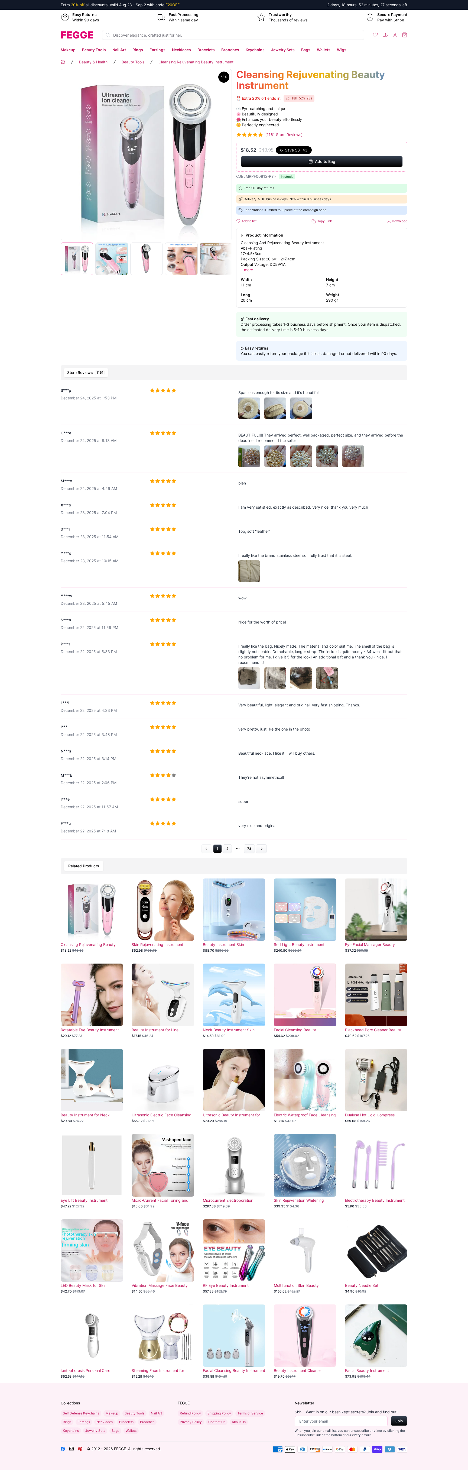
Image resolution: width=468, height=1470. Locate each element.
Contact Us (216, 1422)
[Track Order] (385, 35)
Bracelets (206, 49)
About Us (239, 1422)
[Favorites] (375, 35)
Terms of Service (250, 1413)
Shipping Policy (219, 1413)
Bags (305, 49)
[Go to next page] (261, 848)
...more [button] (247, 269)
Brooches (230, 49)
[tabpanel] (234, 618)
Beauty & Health (93, 62)
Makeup (68, 49)
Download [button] (399, 221)
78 (249, 849)
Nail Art (119, 49)
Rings (137, 49)
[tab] (86, 372)
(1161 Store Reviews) (284, 134)
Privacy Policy (191, 1422)
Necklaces (181, 49)
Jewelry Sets (283, 49)
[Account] (395, 35)
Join (399, 1421)
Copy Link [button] (324, 221)
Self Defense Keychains (81, 1413)
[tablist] (234, 372)
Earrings (157, 49)
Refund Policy (190, 1413)
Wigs (341, 49)
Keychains (255, 49)
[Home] (63, 62)
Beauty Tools (94, 49)
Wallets (323, 49)
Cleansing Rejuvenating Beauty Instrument (195, 62)
